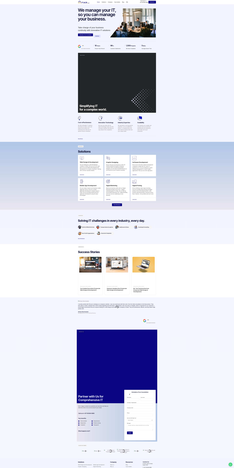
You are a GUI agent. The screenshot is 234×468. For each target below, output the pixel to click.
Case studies (117, 2)
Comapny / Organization (131, 402)
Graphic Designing (82, 466)
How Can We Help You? (131, 418)
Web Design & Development (85, 286)
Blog (123, 2)
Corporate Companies (106, 233)
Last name (143, 397)
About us (112, 464)
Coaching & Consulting (143, 227)
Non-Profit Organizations (88, 233)
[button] (230, 464)
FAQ (127, 2)
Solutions (104, 2)
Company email (130, 407)
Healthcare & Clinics (124, 227)
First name (129, 397)
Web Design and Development (85, 464)
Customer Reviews (85, 48)
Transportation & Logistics (106, 227)
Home (98, 2)
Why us (112, 466)
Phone (128, 412)
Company (110, 2)
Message (129, 423)
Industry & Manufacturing (88, 227)
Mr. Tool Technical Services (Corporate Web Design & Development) (141, 290)
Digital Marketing (97, 466)
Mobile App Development (98, 464)
